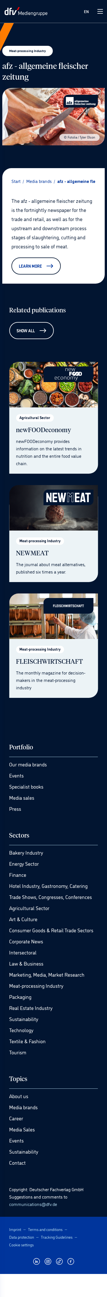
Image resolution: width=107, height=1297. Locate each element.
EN (86, 11)
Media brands (23, 1107)
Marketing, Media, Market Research (46, 974)
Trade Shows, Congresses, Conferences (50, 896)
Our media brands (28, 764)
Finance (17, 874)
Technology (21, 1029)
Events (16, 775)
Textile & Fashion (27, 1041)
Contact (17, 1162)
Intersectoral (23, 952)
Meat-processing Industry (36, 985)
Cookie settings (21, 1244)
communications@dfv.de (33, 1204)
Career (16, 1118)
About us (18, 1095)
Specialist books (26, 786)
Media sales (21, 797)
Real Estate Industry (31, 1007)
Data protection (21, 1237)
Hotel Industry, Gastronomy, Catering (48, 885)
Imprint (15, 1229)
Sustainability (23, 1018)
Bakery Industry (26, 852)
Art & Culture (23, 918)
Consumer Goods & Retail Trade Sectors (51, 930)
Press (15, 808)
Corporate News (26, 941)
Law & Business (26, 963)
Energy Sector (24, 863)
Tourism (17, 1052)
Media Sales (22, 1129)
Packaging (20, 996)
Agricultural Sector (29, 907)
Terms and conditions (45, 1229)
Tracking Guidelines (56, 1237)
